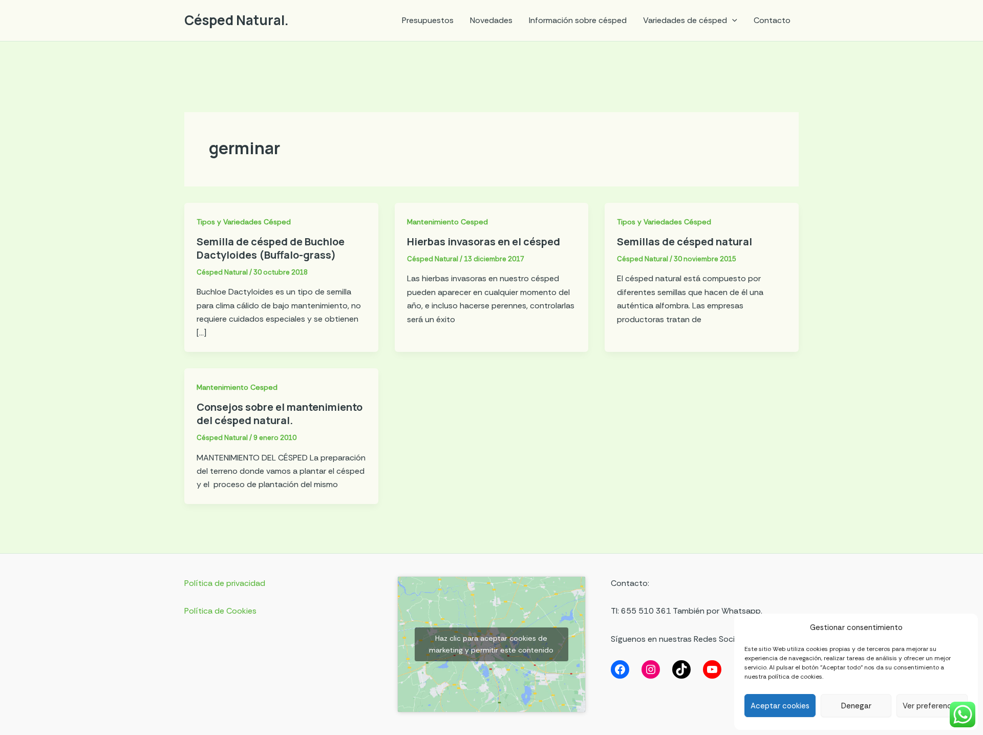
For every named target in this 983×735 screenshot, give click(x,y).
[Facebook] (620, 669)
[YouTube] (712, 669)
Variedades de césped (685, 20)
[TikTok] (681, 669)
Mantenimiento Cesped (447, 221)
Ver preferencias (932, 706)
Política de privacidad (224, 583)
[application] (732, 20)
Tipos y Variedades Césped (244, 221)
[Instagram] (651, 669)
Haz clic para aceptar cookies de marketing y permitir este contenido (491, 644)
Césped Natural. (236, 20)
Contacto (772, 20)
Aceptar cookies (780, 706)
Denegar (856, 706)
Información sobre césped (578, 20)
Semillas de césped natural (684, 241)
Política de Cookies (220, 610)
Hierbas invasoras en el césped (483, 241)
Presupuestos (428, 20)
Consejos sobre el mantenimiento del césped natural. (279, 413)
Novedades (491, 20)
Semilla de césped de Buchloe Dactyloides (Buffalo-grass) (271, 248)
